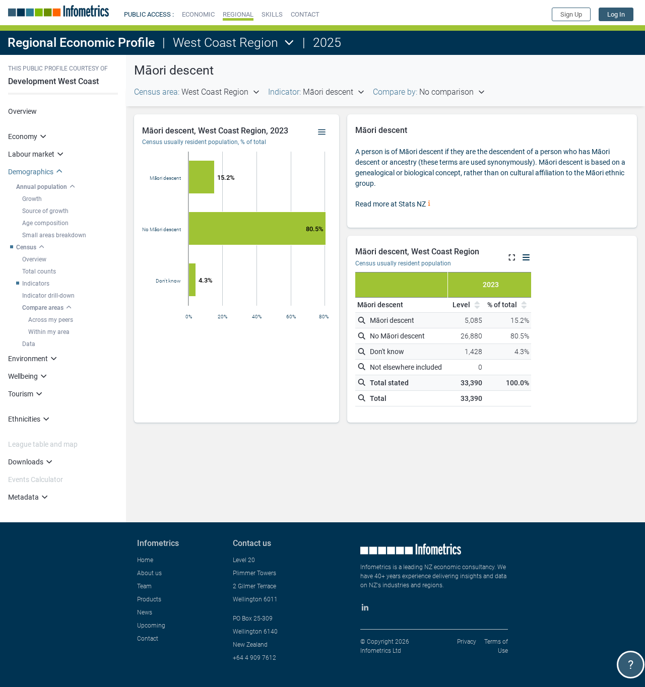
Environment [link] (28, 359)
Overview (22, 111)
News (144, 612)
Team (144, 586)
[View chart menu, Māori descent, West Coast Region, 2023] (322, 132)
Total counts (39, 271)
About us (149, 573)
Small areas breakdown (54, 235)
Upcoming (151, 625)
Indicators (35, 283)
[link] (616, 14)
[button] (198, 14)
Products (149, 599)
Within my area (49, 331)
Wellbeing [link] (23, 376)
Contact (147, 638)
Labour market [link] (31, 154)
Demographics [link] (30, 172)
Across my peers (50, 319)
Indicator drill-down (48, 295)
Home (145, 560)
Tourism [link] (20, 394)
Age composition (45, 223)
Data (28, 344)
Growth (32, 198)
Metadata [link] (23, 497)
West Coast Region (225, 42)
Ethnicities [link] (24, 419)
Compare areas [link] (42, 307)
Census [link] (26, 247)
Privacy (466, 641)
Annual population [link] (41, 186)
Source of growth (45, 211)
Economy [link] (22, 136)
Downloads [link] (25, 462)
